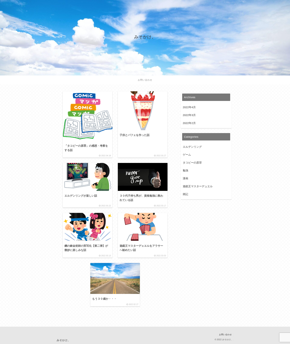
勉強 (185, 170)
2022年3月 (189, 115)
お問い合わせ (225, 334)
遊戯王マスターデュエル (198, 186)
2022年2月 (189, 123)
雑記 (185, 194)
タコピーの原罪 (192, 162)
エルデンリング (192, 146)
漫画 (185, 178)
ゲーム (187, 154)
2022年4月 (189, 107)
